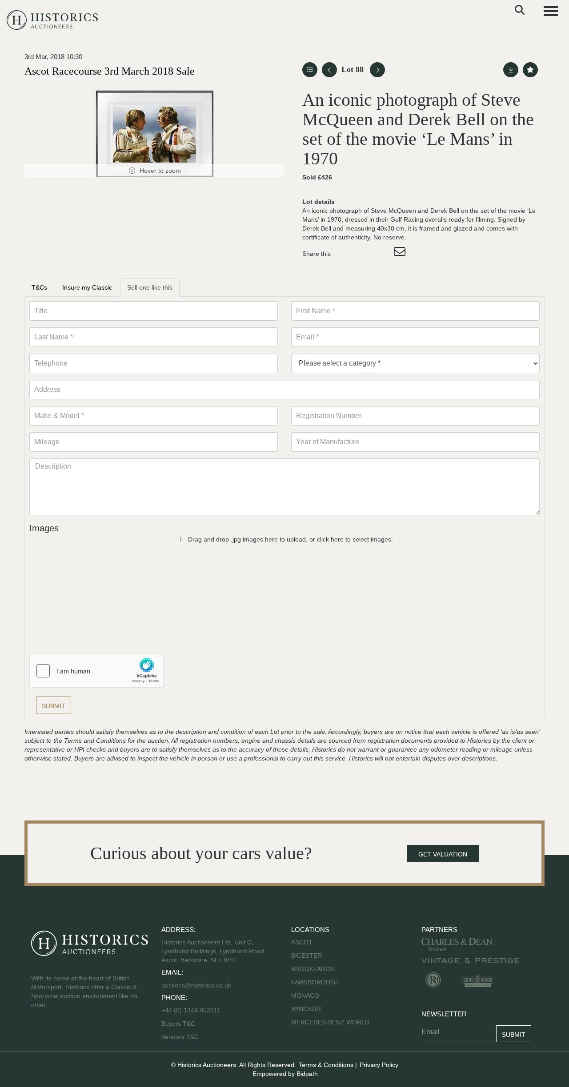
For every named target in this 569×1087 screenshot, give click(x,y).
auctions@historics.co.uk (196, 985)
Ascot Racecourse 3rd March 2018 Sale (109, 71)
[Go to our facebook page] (39, 1033)
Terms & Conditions (326, 1064)
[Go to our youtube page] (76, 1033)
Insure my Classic (87, 287)
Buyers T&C (178, 1023)
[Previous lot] (329, 69)
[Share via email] (401, 253)
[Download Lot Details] (510, 69)
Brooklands (312, 968)
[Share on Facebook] (345, 253)
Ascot (302, 942)
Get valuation (442, 854)
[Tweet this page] (364, 253)
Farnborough (315, 982)
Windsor (306, 1008)
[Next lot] (377, 69)
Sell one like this (149, 287)
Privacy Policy (379, 1064)
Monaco (305, 995)
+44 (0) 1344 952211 (190, 1010)
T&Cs (39, 287)
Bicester (306, 955)
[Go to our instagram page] (382, 253)
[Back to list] (309, 69)
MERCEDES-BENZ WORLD (330, 1022)
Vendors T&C (180, 1036)
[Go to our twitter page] (58, 1033)
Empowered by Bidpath (285, 1073)
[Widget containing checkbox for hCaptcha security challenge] (96, 671)
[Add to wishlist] (530, 69)
